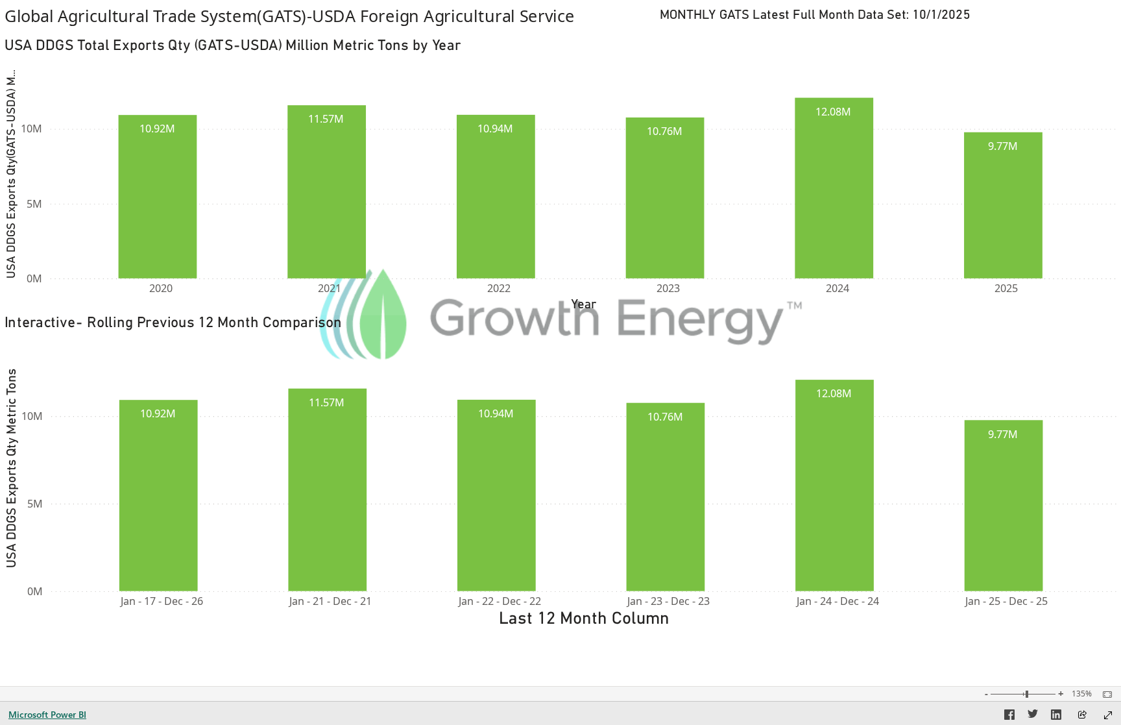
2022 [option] (499, 288)
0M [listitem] (34, 278)
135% (1082, 694)
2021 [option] (329, 288)
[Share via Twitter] (1033, 716)
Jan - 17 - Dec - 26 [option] (162, 601)
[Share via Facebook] (1009, 716)
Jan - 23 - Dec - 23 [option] (668, 601)
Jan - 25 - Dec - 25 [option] (1006, 601)
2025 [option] (1006, 288)
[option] (158, 196)
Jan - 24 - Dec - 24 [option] (838, 601)
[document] (319, 16)
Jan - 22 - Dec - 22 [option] (500, 601)
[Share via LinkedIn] (1056, 716)
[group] (319, 15)
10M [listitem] (31, 128)
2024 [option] (837, 288)
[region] (560, 315)
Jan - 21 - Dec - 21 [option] (330, 601)
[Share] (1082, 715)
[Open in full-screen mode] (1108, 715)
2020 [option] (161, 288)
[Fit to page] (1104, 694)
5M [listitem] (34, 204)
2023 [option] (668, 288)
